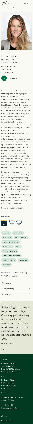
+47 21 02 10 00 (7, 405)
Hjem (2, 7)
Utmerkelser (6, 283)
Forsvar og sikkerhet (21, 237)
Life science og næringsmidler (11, 255)
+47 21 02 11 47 (6, 69)
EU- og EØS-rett (18, 233)
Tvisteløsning (6, 265)
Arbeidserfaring (8, 288)
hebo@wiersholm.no (8, 66)
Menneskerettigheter (9, 260)
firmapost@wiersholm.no (10, 408)
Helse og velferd (7, 246)
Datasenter (6, 233)
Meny (26, 3)
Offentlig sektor (23, 260)
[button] (2, 349)
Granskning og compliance (11, 242)
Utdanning (6, 294)
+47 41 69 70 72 (7, 72)
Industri (18, 246)
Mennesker (8, 7)
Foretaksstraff (7, 237)
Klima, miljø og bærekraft (10, 251)
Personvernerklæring (7, 420)
